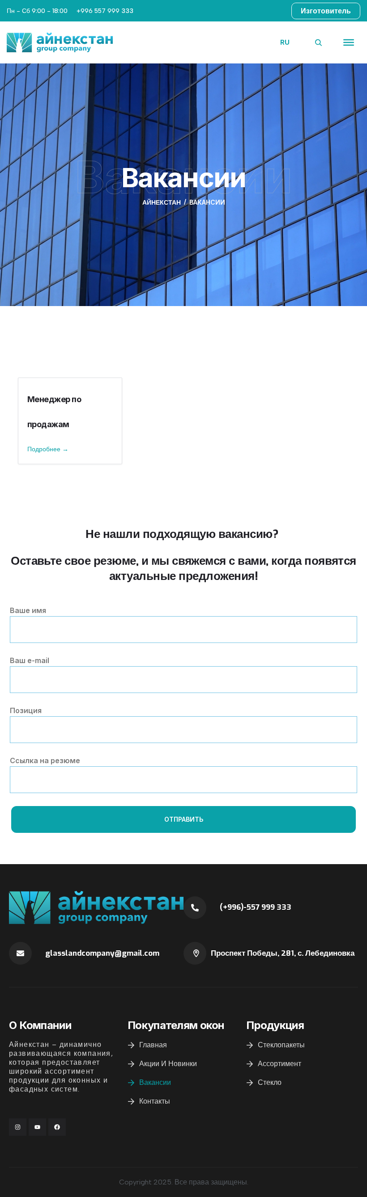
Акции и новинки (168, 1063)
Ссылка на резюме (45, 760)
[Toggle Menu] (348, 42)
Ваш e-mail (29, 660)
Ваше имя (28, 610)
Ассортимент (279, 1063)
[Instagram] (17, 1127)
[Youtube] (37, 1127)
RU (285, 42)
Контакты (154, 1101)
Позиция (26, 710)
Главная (153, 1045)
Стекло (270, 1082)
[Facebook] (57, 1127)
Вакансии (155, 1082)
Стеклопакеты (281, 1045)
